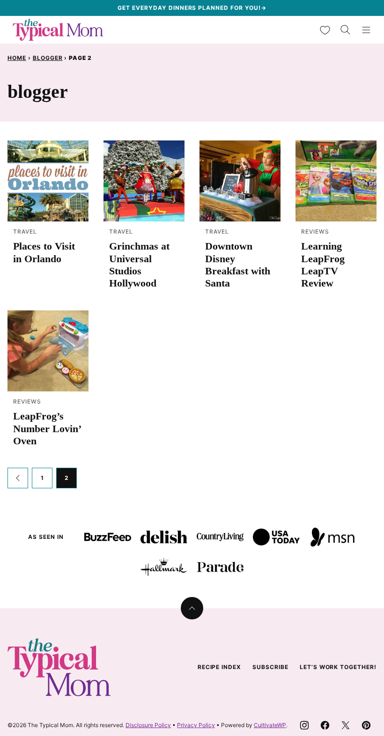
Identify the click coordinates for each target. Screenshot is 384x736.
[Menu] (366, 30)
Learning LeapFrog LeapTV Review (323, 264)
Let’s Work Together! (338, 666)
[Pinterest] (366, 725)
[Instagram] (304, 725)
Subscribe (270, 666)
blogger (48, 57)
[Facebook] (325, 725)
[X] (345, 725)
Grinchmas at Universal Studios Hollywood (139, 264)
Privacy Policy (196, 725)
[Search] (345, 30)
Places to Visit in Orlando (44, 252)
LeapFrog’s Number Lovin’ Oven (47, 428)
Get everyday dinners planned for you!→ (192, 7)
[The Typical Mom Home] (58, 30)
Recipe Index (220, 666)
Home (16, 57)
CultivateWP (270, 725)
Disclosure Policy (148, 725)
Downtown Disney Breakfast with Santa (237, 264)
